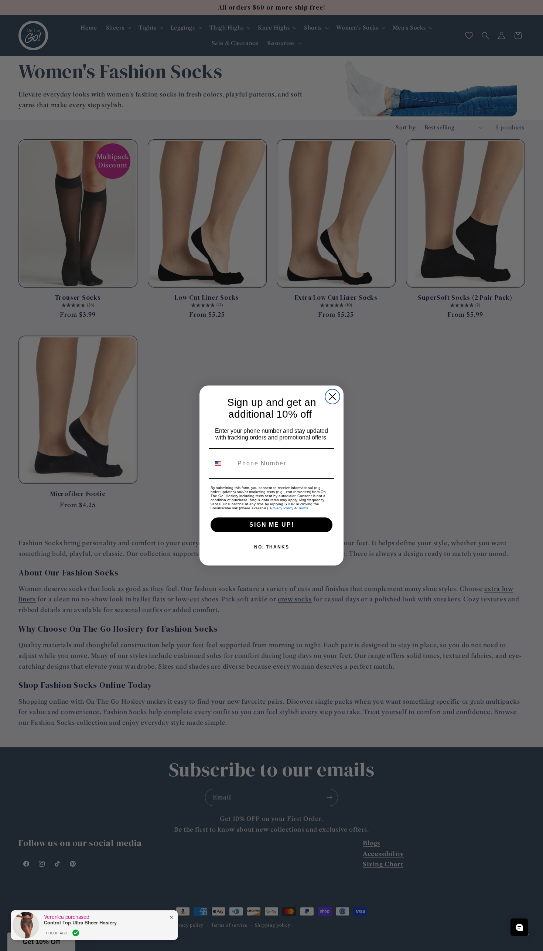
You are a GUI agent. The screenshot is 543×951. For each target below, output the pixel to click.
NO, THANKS (271, 547)
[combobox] (222, 463)
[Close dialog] (332, 396)
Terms (303, 508)
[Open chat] (519, 927)
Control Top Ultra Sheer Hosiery (80, 922)
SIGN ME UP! (271, 525)
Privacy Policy (281, 508)
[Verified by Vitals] (75, 933)
